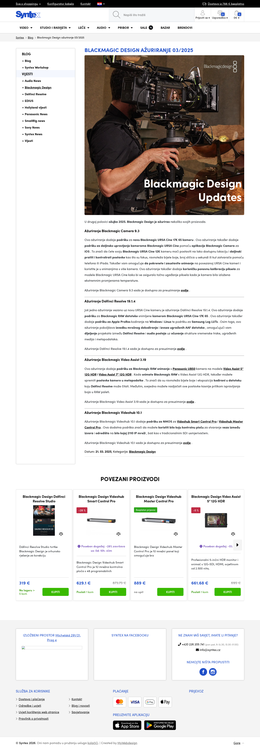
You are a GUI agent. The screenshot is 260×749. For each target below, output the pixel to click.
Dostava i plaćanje (32, 699)
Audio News (33, 80)
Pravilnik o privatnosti (34, 718)
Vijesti (27, 73)
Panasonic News (36, 114)
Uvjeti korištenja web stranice (39, 712)
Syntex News (33, 134)
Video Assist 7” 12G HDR (115, 374)
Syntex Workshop (37, 67)
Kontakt (86, 4)
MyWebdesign (127, 743)
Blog (30, 37)
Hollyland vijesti (36, 107)
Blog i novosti (81, 705)
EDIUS (29, 100)
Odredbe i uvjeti (30, 705)
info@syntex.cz (210, 649)
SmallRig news (35, 120)
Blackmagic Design (38, 87)
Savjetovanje (80, 712)
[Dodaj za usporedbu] (61, 534)
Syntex (20, 37)
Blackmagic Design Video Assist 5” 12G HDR (216, 498)
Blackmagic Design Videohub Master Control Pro (158, 498)
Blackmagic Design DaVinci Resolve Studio (44, 498)
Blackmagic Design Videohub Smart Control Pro (101, 498)
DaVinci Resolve (35, 94)
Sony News (32, 127)
